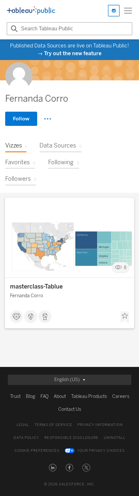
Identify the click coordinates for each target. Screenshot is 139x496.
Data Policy (26, 438)
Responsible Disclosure (71, 438)
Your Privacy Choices (101, 451)
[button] (53, 467)
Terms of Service (53, 425)
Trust (15, 396)
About (60, 396)
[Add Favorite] (125, 317)
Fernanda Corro (26, 296)
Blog (30, 396)
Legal (22, 425)
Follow (21, 118)
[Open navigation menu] (128, 10)
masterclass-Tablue (36, 286)
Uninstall (114, 438)
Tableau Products (89, 396)
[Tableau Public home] (31, 10)
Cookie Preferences (37, 451)
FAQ (44, 396)
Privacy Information (100, 425)
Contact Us (69, 409)
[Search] (13, 29)
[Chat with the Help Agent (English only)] (114, 10)
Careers (120, 396)
